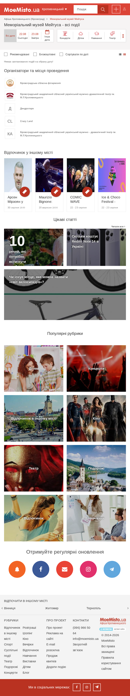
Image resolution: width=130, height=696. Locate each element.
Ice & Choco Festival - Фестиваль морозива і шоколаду (111, 199)
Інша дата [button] (47, 38)
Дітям (81, 38)
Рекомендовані (19, 54)
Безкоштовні (47, 54)
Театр (112, 38)
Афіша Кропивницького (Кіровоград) (24, 19)
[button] (123, 35)
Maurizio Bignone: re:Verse (45, 199)
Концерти (65, 38)
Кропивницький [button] (53, 9)
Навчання (96, 38)
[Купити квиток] (25, 192)
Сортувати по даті (77, 54)
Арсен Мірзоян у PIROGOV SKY (16, 199)
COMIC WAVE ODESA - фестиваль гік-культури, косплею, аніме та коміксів (80, 199)
